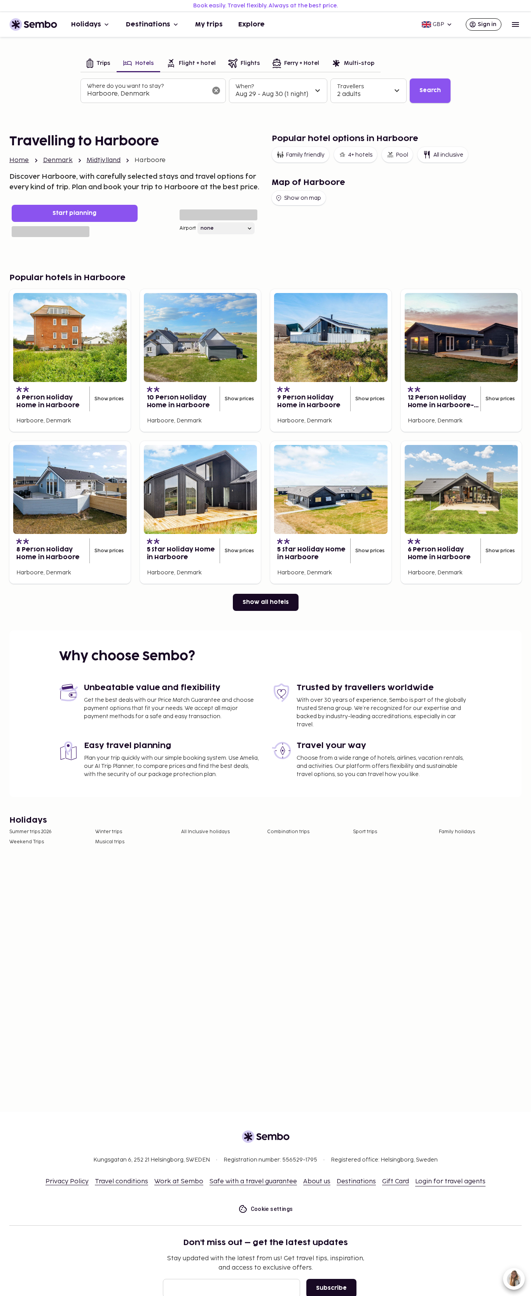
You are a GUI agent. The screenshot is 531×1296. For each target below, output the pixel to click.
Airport (188, 228)
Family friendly (305, 155)
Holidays (86, 24)
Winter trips (108, 832)
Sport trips (365, 832)
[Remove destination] (216, 90)
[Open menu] (515, 24)
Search (430, 90)
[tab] (98, 64)
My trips (209, 24)
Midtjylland (104, 160)
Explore (251, 24)
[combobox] (147, 94)
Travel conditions (121, 1181)
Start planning (74, 213)
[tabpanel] (265, 90)
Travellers (350, 86)
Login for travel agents (450, 1181)
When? (245, 86)
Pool (402, 155)
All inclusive (448, 155)
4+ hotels (360, 155)
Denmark (58, 160)
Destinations (148, 24)
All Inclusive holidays (205, 832)
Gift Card (395, 1181)
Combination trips (288, 832)
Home (19, 160)
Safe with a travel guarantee (253, 1181)
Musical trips (109, 842)
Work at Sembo (178, 1181)
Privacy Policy (67, 1181)
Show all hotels (266, 602)
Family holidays (457, 832)
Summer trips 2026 (30, 832)
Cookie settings (272, 1209)
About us (316, 1181)
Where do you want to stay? (125, 86)
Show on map (302, 198)
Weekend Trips (26, 842)
